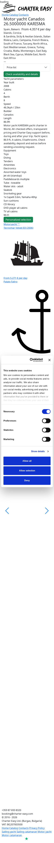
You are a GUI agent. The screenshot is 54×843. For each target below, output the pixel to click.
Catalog (13, 14)
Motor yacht (45, 831)
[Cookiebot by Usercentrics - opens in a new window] (31, 360)
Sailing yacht (9, 831)
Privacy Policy (37, 828)
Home (5, 14)
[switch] (46, 420)
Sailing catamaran (27, 831)
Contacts (24, 14)
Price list (11, 67)
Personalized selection (18, 219)
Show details (38, 451)
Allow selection (27, 470)
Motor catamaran (12, 835)
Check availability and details (22, 74)
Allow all (27, 461)
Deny (27, 480)
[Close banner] (49, 360)
